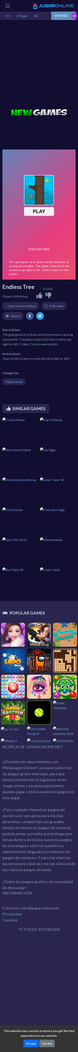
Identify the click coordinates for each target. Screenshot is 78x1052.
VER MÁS (61, 15)
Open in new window (21, 306)
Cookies (9, 920)
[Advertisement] (39, 65)
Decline (47, 1043)
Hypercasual (14, 382)
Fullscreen (56, 306)
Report (15, 316)
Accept (31, 1043)
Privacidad (12, 914)
